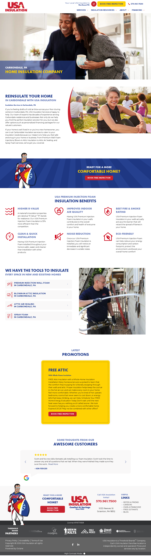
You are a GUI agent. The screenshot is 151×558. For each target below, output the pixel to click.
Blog (126, 512)
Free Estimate (130, 510)
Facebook (73, 544)
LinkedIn (78, 544)
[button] (82, 10)
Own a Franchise (132, 507)
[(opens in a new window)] (31, 531)
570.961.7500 (137, 4)
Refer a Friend (131, 502)
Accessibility (24, 541)
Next (125, 462)
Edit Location (94, 4)
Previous (25, 462)
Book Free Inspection (111, 4)
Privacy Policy (11, 541)
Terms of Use (37, 541)
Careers (127, 505)
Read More (53, 464)
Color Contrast (85, 553)
